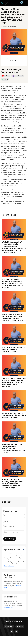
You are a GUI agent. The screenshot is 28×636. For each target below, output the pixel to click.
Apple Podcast (18, 76)
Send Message (9, 539)
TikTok (21, 626)
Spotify (6, 79)
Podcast (9, 626)
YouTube (6, 76)
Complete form (9, 566)
